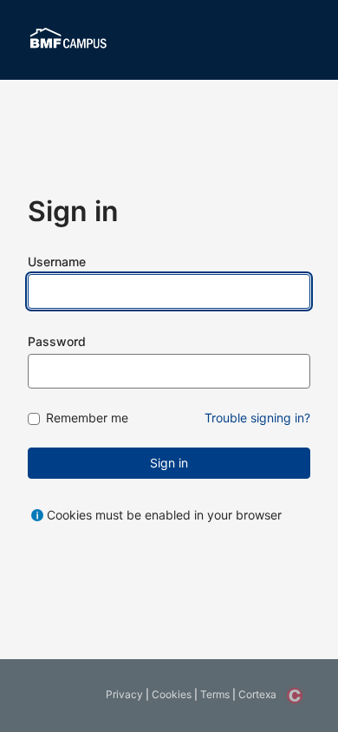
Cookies (172, 694)
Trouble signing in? (257, 417)
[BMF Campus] (69, 40)
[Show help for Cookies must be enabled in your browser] (37, 515)
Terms (215, 694)
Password (57, 341)
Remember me (87, 418)
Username (57, 261)
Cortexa (257, 694)
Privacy (124, 694)
